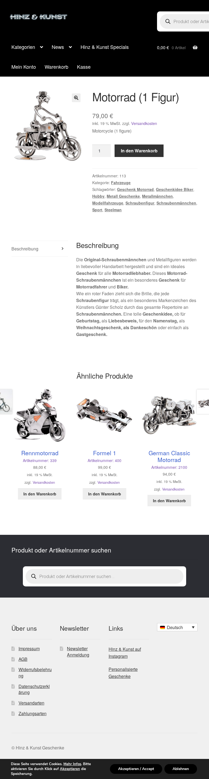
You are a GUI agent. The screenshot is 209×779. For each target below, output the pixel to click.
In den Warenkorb (139, 150)
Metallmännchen (157, 196)
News (58, 46)
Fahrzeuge (121, 182)
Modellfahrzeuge (107, 203)
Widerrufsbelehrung (35, 672)
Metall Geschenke (123, 196)
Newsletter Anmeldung (78, 651)
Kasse (84, 66)
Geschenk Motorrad (135, 189)
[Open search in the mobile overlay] (104, 576)
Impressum (29, 648)
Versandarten (31, 703)
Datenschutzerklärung (34, 689)
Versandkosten (144, 123)
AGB (23, 659)
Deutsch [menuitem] (175, 627)
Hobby (98, 196)
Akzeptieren (70, 769)
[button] (76, 97)
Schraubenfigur (139, 203)
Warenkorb (56, 66)
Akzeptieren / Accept (136, 768)
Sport (97, 209)
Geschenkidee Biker (174, 189)
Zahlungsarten (33, 713)
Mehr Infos (72, 764)
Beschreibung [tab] (24, 249)
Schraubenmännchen (176, 203)
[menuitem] (177, 627)
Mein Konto (23, 66)
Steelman (113, 209)
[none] (177, 627)
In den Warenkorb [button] (39, 494)
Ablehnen (181, 768)
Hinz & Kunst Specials (105, 46)
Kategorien (23, 46)
